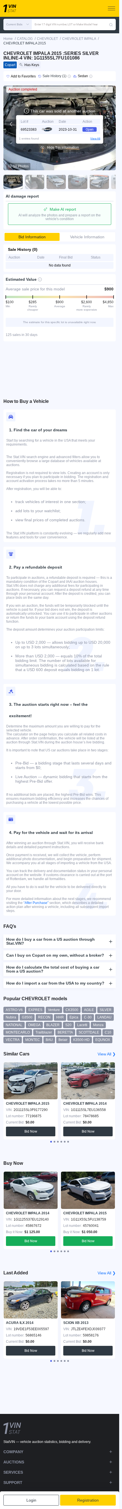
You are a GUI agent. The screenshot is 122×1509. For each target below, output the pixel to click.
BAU (49, 1040)
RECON (44, 1017)
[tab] (51, 1142)
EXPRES (35, 1010)
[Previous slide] (11, 124)
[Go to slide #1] (13, 182)
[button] (17, 24)
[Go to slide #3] (56, 182)
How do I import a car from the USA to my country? (55, 983)
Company (13, 1451)
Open (90, 129)
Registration (88, 1500)
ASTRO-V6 (14, 1010)
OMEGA (34, 1025)
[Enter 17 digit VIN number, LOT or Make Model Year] (111, 24)
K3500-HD (81, 1040)
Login (31, 1500)
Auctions (13, 1462)
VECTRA (13, 1040)
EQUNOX (102, 1040)
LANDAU (104, 1017)
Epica (74, 1017)
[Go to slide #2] (34, 182)
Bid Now (30, 1131)
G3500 (27, 1017)
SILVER (106, 1010)
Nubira (11, 1017)
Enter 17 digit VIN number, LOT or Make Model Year (66, 24)
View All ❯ (107, 1054)
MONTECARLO (18, 1032)
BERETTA (65, 1032)
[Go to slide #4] (77, 182)
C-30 (88, 1017)
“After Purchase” (36, 903)
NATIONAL (14, 1025)
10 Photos (21, 166)
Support (12, 1482)
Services (13, 1472)
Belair (63, 1040)
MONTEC (32, 1040)
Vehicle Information (87, 237)
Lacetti (82, 1025)
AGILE (89, 1010)
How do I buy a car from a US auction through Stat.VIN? (50, 941)
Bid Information (32, 237)
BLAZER (53, 1025)
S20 (68, 1025)
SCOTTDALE (89, 1032)
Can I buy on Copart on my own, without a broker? (55, 955)
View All (95, 138)
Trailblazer (43, 1032)
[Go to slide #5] (99, 182)
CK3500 (72, 1010)
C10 (108, 1032)
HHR (60, 1017)
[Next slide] (108, 124)
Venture (54, 1010)
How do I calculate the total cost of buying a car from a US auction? (52, 969)
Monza (98, 1025)
